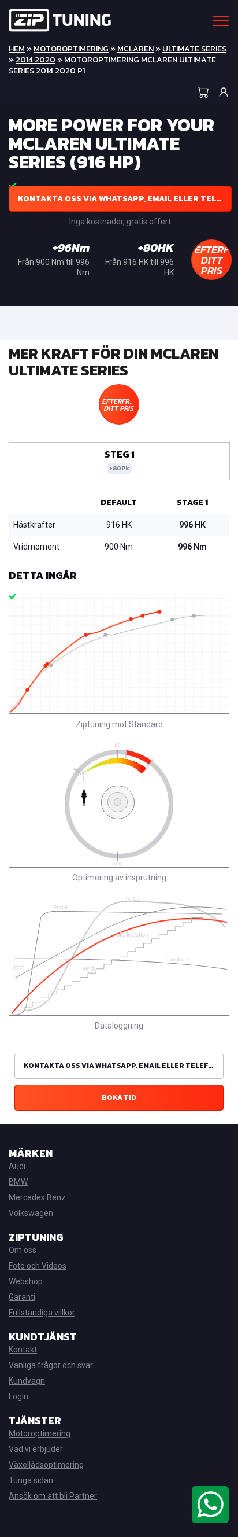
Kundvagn (27, 1380)
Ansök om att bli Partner (53, 1496)
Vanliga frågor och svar (51, 1365)
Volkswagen (31, 1213)
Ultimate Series (194, 49)
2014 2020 (35, 60)
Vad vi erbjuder (36, 1449)
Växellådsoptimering (46, 1464)
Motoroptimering (71, 49)
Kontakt (23, 1349)
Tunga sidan (31, 1480)
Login (18, 1396)
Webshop (26, 1281)
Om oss (22, 1250)
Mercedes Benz (37, 1197)
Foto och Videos (37, 1265)
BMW (18, 1181)
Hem (17, 49)
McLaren (135, 49)
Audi (17, 1166)
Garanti (22, 1297)
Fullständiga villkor (42, 1312)
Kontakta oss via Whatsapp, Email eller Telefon (125, 199)
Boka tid (119, 1097)
